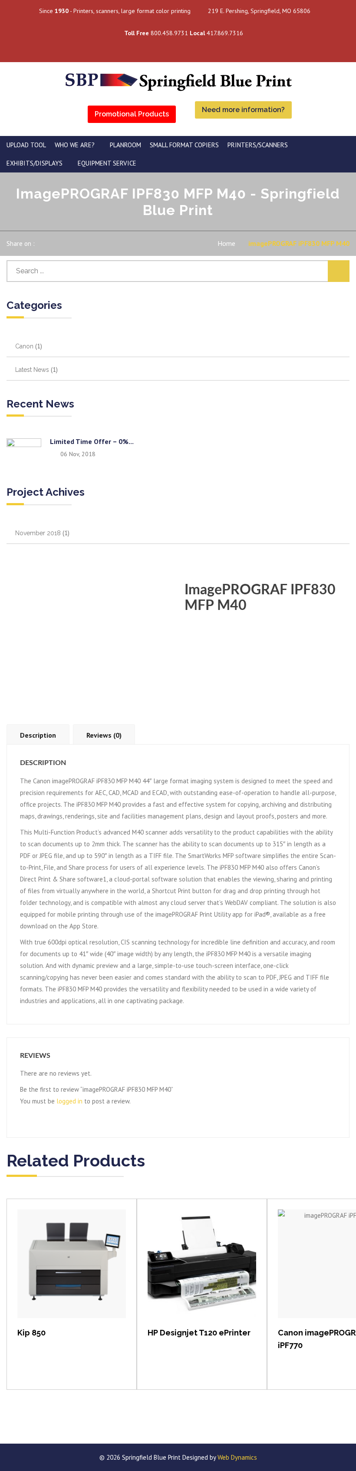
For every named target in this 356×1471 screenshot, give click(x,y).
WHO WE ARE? (75, 145)
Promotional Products (132, 114)
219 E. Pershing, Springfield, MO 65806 (259, 11)
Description (38, 735)
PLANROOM (125, 145)
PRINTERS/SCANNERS (257, 145)
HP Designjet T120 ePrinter (199, 1332)
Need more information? (243, 110)
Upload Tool (26, 145)
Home (226, 243)
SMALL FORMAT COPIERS (184, 145)
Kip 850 (31, 1332)
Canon (24, 346)
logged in (69, 1101)
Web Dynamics (237, 1457)
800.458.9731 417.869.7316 (183, 33)
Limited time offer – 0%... (92, 441)
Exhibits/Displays (35, 163)
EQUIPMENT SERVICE (107, 163)
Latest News (32, 369)
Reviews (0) (104, 735)
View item (72, 1273)
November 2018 (38, 533)
